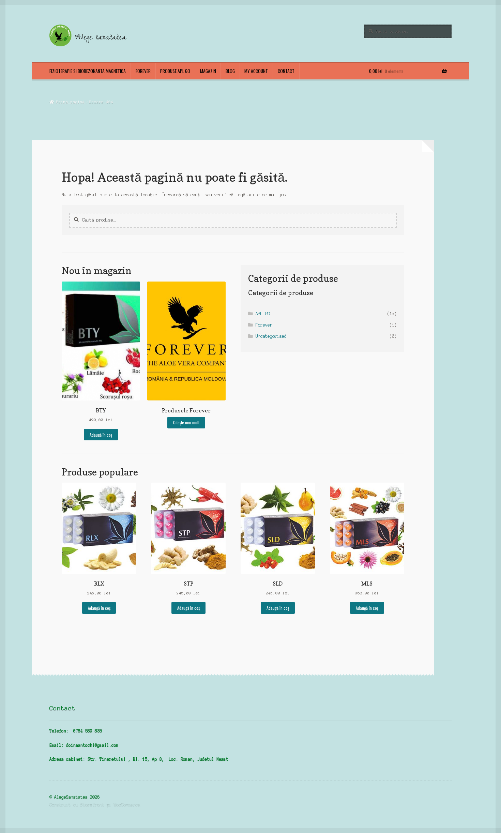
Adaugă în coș (101, 435)
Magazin (208, 70)
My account (256, 70)
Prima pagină (70, 102)
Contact (286, 70)
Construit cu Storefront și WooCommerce (94, 804)
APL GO (263, 314)
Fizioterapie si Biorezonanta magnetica (87, 70)
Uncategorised (271, 336)
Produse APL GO (175, 70)
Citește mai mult (186, 422)
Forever (143, 70)
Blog (230, 70)
